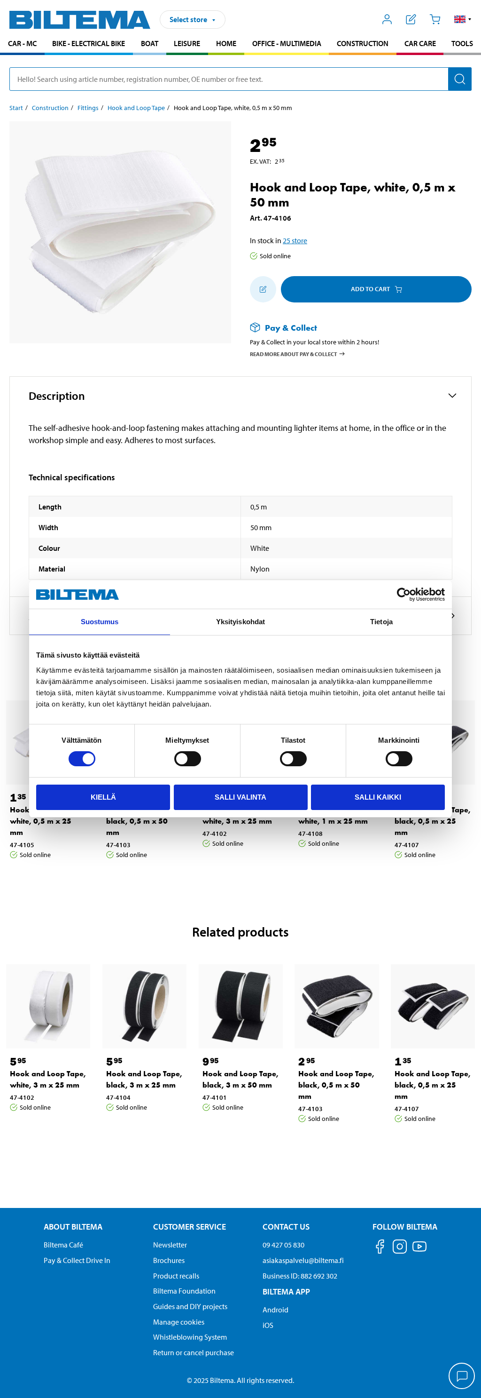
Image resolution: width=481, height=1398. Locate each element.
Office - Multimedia (286, 43)
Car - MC (22, 43)
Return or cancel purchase (193, 1352)
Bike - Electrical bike (88, 43)
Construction (362, 43)
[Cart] (435, 19)
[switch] (187, 758)
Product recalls (176, 1275)
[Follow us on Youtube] (419, 1251)
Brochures (169, 1260)
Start (16, 107)
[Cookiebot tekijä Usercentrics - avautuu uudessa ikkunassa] (404, 595)
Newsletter (170, 1244)
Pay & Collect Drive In (77, 1260)
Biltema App (286, 1291)
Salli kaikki (378, 797)
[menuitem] (22, 44)
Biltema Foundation (184, 1290)
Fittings (88, 107)
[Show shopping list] (411, 19)
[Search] (460, 79)
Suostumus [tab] (100, 622)
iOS (268, 1325)
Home (226, 43)
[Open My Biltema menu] (387, 19)
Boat (149, 43)
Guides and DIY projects (190, 1306)
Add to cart (370, 289)
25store (295, 240)
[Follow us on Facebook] (380, 1248)
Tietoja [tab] (381, 622)
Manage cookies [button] (178, 1322)
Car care (420, 43)
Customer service (189, 1226)
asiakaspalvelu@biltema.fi (303, 1260)
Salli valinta (240, 797)
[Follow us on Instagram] (399, 1248)
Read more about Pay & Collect (293, 353)
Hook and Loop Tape (136, 107)
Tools (462, 43)
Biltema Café (63, 1244)
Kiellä (103, 797)
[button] (463, 19)
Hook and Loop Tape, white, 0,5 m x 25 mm (48, 821)
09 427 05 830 (283, 1244)
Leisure (187, 43)
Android (275, 1309)
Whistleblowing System (190, 1337)
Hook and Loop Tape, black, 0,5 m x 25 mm (433, 821)
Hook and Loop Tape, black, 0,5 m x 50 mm (144, 821)
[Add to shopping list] (263, 289)
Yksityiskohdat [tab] (240, 622)
